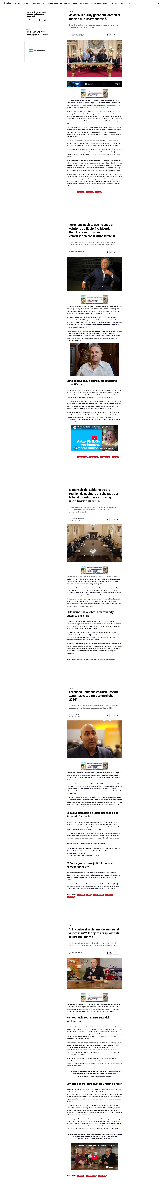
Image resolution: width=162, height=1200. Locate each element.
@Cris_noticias (99, 848)
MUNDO (76, 3)
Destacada (81, 192)
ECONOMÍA (58, 3)
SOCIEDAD (68, 3)
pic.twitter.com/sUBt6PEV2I (76, 853)
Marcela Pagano (111, 804)
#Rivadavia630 (102, 851)
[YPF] (94, 84)
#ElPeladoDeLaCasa (90, 1074)
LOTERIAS (107, 3)
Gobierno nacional (72, 581)
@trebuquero (77, 1074)
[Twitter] (34, 20)
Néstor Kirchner (105, 457)
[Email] (45, 20)
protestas (108, 100)
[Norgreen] (37, 51)
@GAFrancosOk (113, 1071)
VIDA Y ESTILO (117, 3)
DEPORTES (84, 3)
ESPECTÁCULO (96, 3)
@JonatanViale (72, 848)
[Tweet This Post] (111, 35)
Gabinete (90, 659)
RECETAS (128, 3)
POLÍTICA (49, 3)
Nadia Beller (71, 897)
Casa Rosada (81, 659)
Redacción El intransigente (77, 34)
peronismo (116, 457)
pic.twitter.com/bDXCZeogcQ (108, 1136)
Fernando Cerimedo (90, 773)
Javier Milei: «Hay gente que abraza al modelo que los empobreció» (36, 14)
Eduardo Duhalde (82, 306)
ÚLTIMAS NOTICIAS (37, 3)
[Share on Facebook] (107, 35)
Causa (89, 894)
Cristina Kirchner (83, 457)
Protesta (99, 192)
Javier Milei (86, 100)
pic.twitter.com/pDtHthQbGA (106, 1074)
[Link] (114, 35)
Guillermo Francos (101, 1004)
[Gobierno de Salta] (94, 97)
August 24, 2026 (94, 856)
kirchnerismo (93, 1007)
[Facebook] (29, 20)
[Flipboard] (39, 20)
